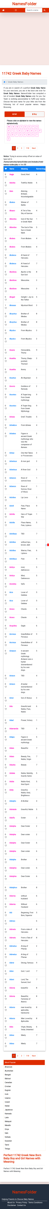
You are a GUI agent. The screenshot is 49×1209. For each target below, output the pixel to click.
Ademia (12, 896)
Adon (11, 971)
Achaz (11, 453)
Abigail (12, 297)
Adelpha (12, 826)
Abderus (12, 255)
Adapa (11, 737)
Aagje (11, 174)
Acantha (12, 358)
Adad (11, 720)
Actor (11, 698)
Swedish (8, 1141)
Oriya (7, 1129)
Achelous (13, 461)
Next (34, 148)
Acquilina (13, 626)
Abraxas (12, 305)
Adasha (12, 765)
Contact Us (21, 1205)
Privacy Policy (21, 1202)
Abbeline (13, 227)
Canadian (8, 1082)
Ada (11, 706)
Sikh (6, 1133)
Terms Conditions (35, 1202)
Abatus (12, 202)
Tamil (7, 1145)
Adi (10, 913)
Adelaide (13, 809)
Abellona (12, 272)
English (8, 1090)
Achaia (12, 417)
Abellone (13, 280)
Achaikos (13, 425)
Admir (11, 963)
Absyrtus (13, 314)
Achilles (12, 542)
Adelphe (12, 843)
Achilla (12, 514)
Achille (12, 522)
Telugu (7, 1149)
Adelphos (13, 887)
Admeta (12, 929)
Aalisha (12, 183)
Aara (11, 191)
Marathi (8, 1125)
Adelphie (13, 868)
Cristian (8, 1086)
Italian (7, 1106)
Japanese (9, 1110)
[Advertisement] (24, 39)
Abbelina (12, 219)
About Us (11, 1202)
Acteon (12, 676)
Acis (11, 592)
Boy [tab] (35, 114)
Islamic (8, 1098)
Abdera (12, 238)
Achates (12, 433)
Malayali (8, 1121)
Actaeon (12, 651)
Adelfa (12, 818)
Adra (11, 1027)
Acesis (12, 386)
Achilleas (13, 534)
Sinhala (7, 1137)
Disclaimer (11, 1205)
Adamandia (13, 729)
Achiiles (12, 497)
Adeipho (12, 801)
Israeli (7, 1102)
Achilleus (13, 559)
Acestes (12, 394)
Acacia (12, 350)
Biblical (8, 1078)
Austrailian (9, 1071)
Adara (11, 748)
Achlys (12, 567)
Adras (11, 1035)
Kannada (8, 1114)
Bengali (8, 1075)
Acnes (11, 609)
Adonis (12, 1007)
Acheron (12, 478)
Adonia (12, 988)
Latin (7, 1117)
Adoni (11, 979)
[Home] (3, 10)
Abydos (12, 330)
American (8, 1067)
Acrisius (12, 634)
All (9, 127)
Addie (11, 781)
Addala (12, 773)
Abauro (12, 211)
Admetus (13, 946)
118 (27, 148)
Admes (12, 921)
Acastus (12, 378)
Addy (11, 790)
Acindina (12, 584)
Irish (6, 1094)
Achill (11, 506)
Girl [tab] (15, 114)
